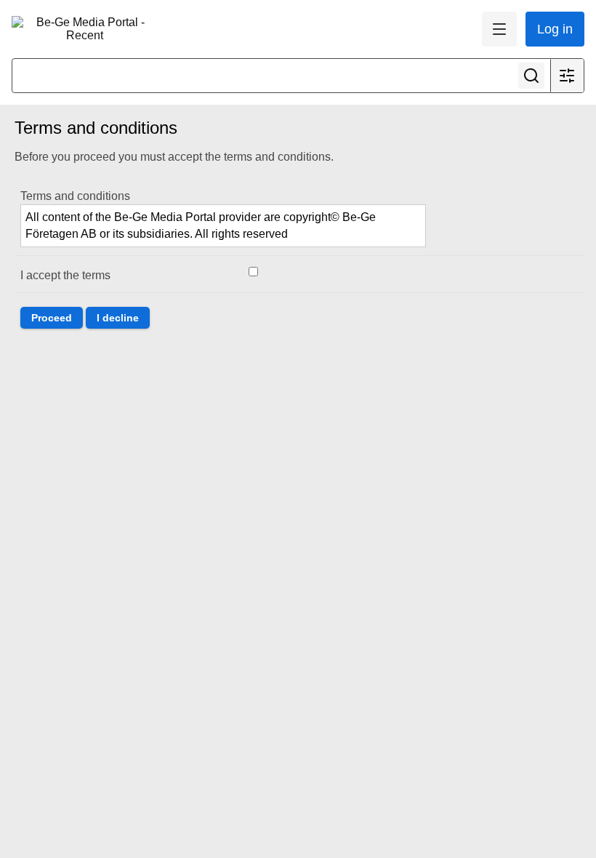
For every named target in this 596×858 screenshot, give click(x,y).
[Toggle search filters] (567, 75)
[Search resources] (531, 76)
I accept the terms (65, 275)
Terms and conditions (75, 196)
